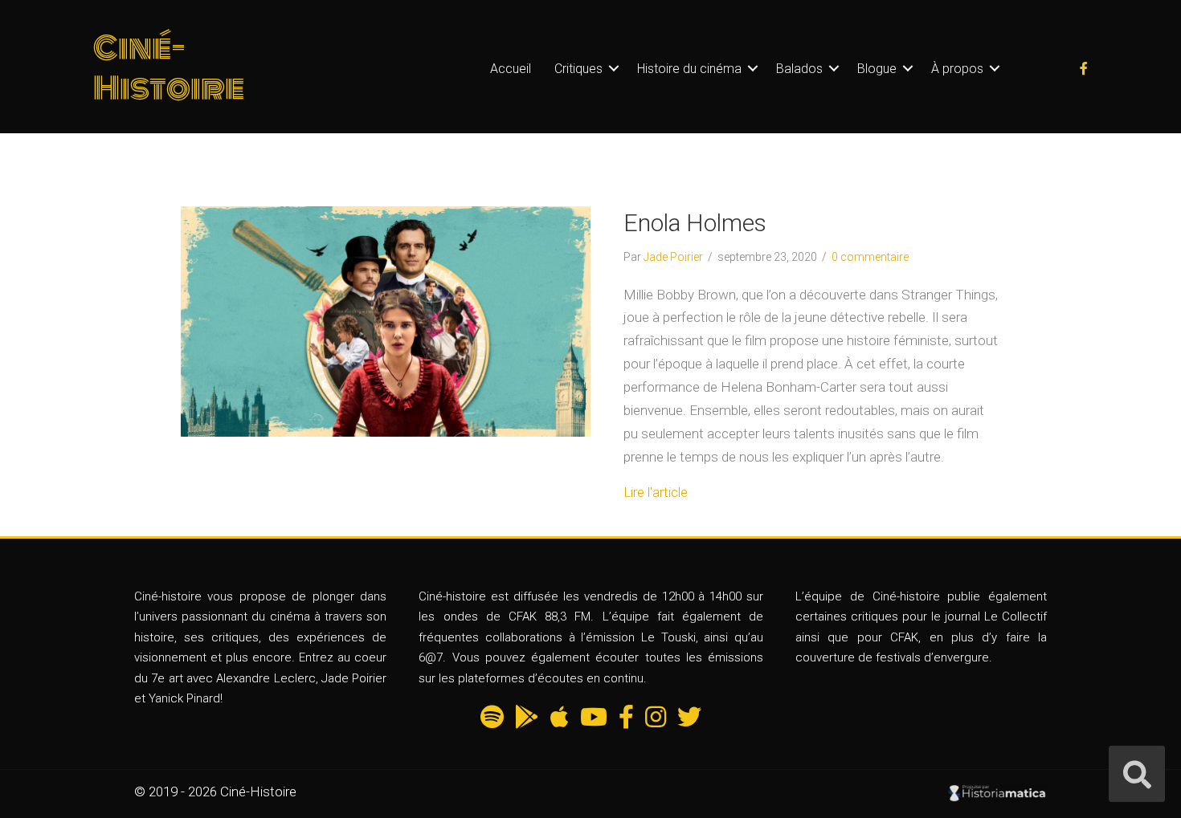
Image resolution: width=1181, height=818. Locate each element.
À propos (957, 68)
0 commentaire (870, 256)
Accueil (510, 68)
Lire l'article (655, 492)
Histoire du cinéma (689, 68)
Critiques (578, 68)
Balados (799, 68)
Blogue (877, 68)
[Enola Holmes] (385, 320)
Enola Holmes (694, 223)
